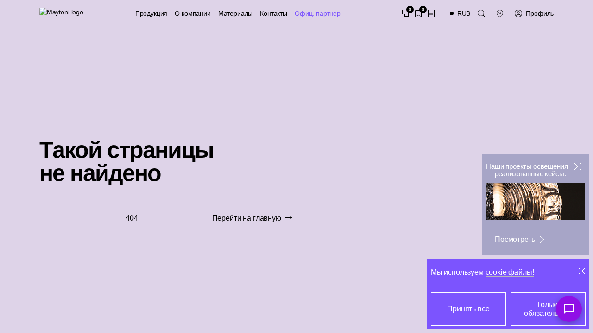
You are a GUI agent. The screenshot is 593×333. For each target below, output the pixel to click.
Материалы (235, 13)
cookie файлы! (510, 272)
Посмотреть (515, 239)
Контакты (273, 13)
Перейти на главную (246, 218)
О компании (192, 13)
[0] (405, 13)
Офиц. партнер (318, 13)
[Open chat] (569, 309)
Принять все (468, 309)
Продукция (151, 13)
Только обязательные (548, 309)
